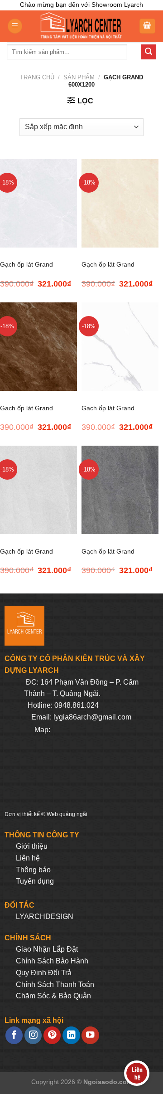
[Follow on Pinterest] (52, 1035)
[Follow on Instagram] (33, 1035)
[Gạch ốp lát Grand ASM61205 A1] (120, 490)
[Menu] (15, 26)
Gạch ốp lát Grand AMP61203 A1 (26, 269)
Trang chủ (37, 77)
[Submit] (148, 52)
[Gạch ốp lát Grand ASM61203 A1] (38, 490)
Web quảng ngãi (67, 814)
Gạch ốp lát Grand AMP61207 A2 (108, 269)
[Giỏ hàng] (147, 26)
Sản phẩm (79, 77)
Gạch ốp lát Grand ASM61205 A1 (108, 556)
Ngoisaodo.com (107, 1081)
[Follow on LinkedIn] (71, 1035)
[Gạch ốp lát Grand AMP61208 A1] (38, 346)
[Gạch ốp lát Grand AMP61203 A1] (38, 203)
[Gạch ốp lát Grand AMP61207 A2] (120, 203)
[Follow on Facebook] (14, 1035)
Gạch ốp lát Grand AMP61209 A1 (108, 413)
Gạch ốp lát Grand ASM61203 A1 (26, 556)
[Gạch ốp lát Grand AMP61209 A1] (120, 346)
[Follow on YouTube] (90, 1035)
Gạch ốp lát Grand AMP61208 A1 (26, 413)
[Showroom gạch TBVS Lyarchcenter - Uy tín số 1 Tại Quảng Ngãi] (80, 26)
